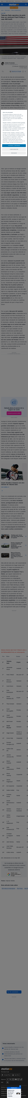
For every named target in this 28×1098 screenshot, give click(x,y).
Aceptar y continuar (14, 145)
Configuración (14, 149)
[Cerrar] (20, 1086)
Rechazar (14, 153)
